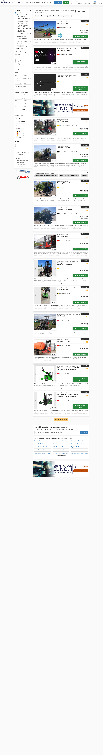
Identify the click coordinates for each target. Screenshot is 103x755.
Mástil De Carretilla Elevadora (79, 453)
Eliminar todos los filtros (79, 16)
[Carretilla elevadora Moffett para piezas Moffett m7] (45, 322)
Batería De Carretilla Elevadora (43, 441)
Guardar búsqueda (61, 419)
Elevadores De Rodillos (77, 441)
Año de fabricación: (19, 80)
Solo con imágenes (22, 160)
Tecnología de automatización (22, 45)
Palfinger (19, 64)
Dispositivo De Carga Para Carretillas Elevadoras (66, 453)
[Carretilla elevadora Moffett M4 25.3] (45, 127)
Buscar (58, 2)
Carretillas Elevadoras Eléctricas (62, 441)
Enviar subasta (81, 110)
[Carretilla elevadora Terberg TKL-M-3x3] (45, 153)
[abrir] (61, 44)
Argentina (20, 123)
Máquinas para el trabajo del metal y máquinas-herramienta (24, 35)
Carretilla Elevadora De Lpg (42, 453)
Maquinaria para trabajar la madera (24, 42)
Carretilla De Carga (39, 444)
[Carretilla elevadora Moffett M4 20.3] (45, 242)
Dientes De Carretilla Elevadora (62, 450)
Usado (18, 146)
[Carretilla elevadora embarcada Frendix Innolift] (45, 295)
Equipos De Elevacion (77, 447)
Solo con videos (21, 162)
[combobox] (23, 128)
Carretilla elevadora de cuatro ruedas (24, 19)
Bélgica (21, 135)
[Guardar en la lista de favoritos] (87, 24)
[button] (100, 2)
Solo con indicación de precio (23, 78)
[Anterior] (35, 29)
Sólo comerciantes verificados (21, 165)
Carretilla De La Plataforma (42, 447)
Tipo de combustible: (20, 109)
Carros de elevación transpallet (23, 22)
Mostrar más (62, 456)
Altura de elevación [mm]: (21, 92)
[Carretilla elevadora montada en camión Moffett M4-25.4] (45, 29)
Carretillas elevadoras (24, 13)
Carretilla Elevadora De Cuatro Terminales (46, 450)
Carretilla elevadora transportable (23, 15)
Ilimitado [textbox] (19, 128)
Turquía (21, 133)
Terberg (19, 60)
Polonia (21, 137)
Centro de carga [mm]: (20, 103)
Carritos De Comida (58, 444)
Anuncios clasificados (23, 152)
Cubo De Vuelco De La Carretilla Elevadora (65, 447)
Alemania (21, 132)
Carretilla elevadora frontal (23, 25)
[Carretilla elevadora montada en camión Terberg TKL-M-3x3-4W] (45, 215)
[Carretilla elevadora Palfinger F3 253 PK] (45, 347)
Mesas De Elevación (76, 450)
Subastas (20, 154)
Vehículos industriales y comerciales (23, 39)
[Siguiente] (55, 29)
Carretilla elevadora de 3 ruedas (24, 29)
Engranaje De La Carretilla (78, 444)
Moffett (19, 62)
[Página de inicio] (14, 6)
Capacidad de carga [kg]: (21, 86)
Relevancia (82, 11)
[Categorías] (22, 2)
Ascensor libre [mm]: (20, 98)
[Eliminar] (47, 16)
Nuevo (18, 144)
